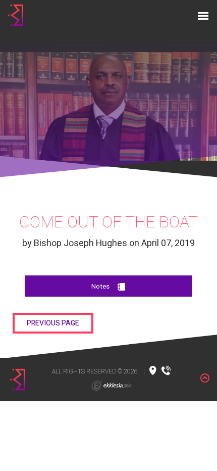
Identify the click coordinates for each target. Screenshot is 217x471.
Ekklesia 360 (111, 386)
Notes (100, 286)
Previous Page (53, 323)
